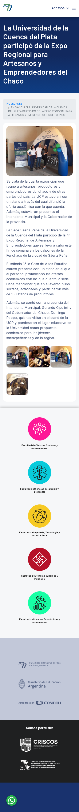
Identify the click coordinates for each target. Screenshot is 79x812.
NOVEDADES (14, 103)
